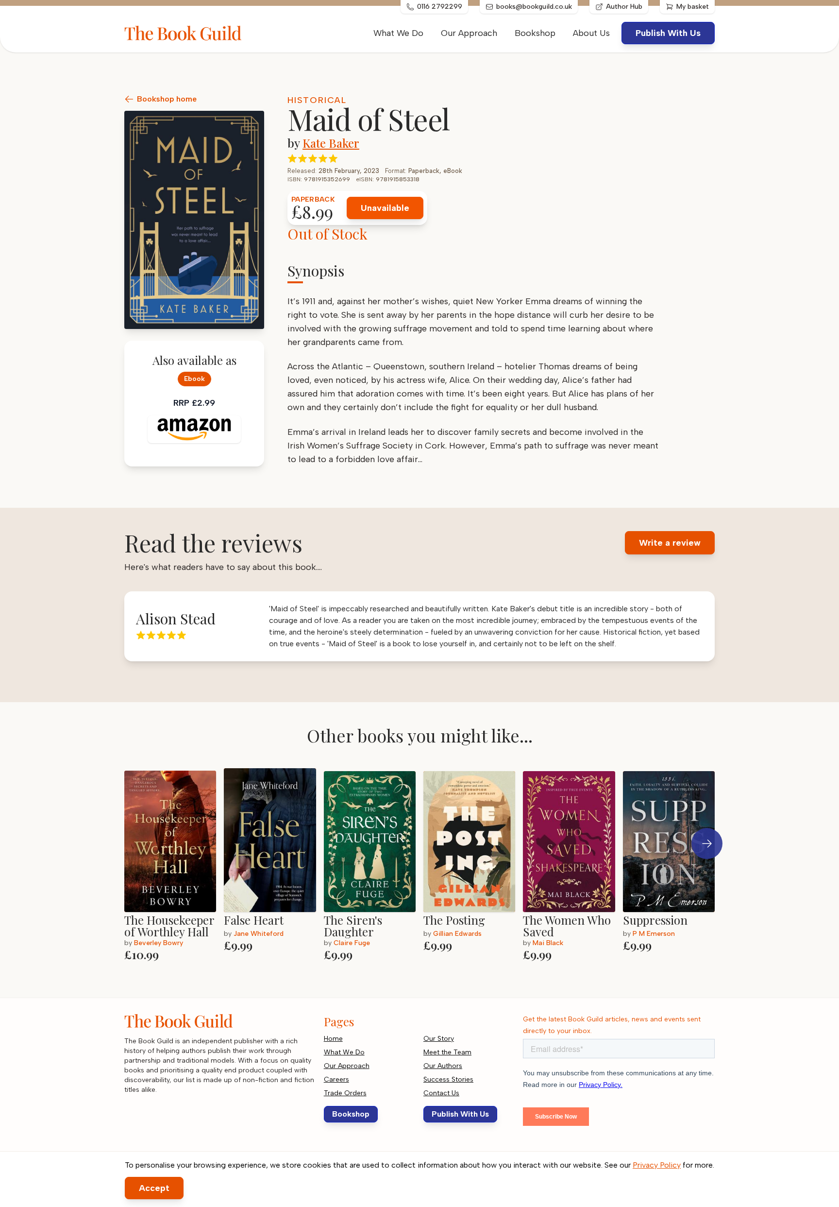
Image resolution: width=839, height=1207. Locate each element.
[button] (706, 843)
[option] (174, 865)
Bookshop (535, 33)
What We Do (398, 33)
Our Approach (469, 33)
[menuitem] (591, 33)
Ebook (194, 379)
